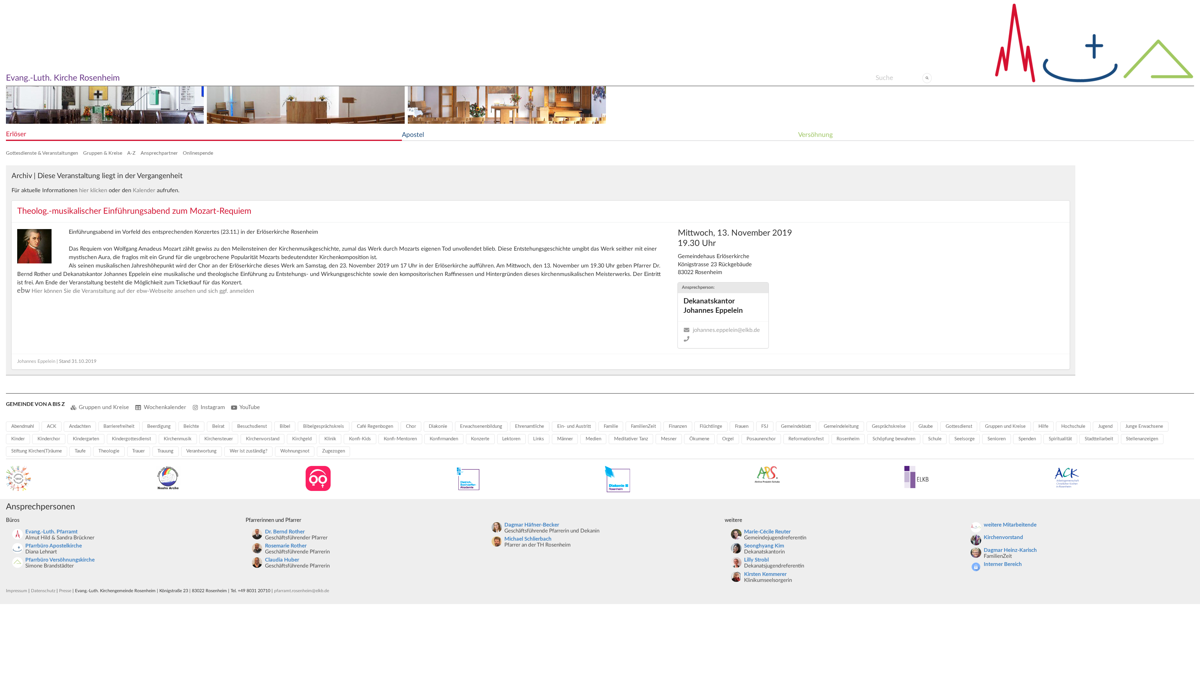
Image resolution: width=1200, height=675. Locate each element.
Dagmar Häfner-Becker (531, 525)
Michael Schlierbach (528, 539)
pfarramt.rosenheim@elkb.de (301, 590)
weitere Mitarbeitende (1010, 525)
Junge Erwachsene (1144, 426)
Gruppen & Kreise (102, 153)
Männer (565, 439)
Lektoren (511, 439)
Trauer (138, 451)
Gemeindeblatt (796, 426)
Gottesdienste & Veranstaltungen (42, 153)
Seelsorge (964, 439)
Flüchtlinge (711, 426)
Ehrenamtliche (529, 426)
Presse (65, 590)
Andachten (80, 426)
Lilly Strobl (756, 560)
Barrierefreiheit (118, 426)
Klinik (330, 439)
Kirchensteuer (218, 439)
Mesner (669, 439)
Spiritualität (1060, 439)
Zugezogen (333, 451)
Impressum (16, 590)
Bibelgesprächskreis (323, 426)
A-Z (131, 153)
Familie (611, 426)
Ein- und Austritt (574, 426)
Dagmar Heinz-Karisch (1010, 550)
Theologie (108, 451)
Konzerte (480, 439)
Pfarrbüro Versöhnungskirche (60, 560)
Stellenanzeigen (1142, 439)
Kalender (144, 190)
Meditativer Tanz (631, 439)
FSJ (764, 426)
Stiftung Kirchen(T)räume (36, 451)
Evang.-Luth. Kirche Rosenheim (63, 78)
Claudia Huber (282, 560)
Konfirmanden (444, 439)
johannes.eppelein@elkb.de (726, 330)
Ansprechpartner (159, 153)
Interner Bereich (1003, 564)
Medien (593, 439)
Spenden (1027, 439)
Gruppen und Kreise (104, 407)
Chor (411, 426)
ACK (51, 426)
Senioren (997, 439)
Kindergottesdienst (131, 439)
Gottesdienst (959, 426)
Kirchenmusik (178, 439)
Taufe (80, 451)
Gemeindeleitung (841, 426)
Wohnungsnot (294, 451)
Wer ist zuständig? (249, 451)
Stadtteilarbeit (1099, 439)
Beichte (191, 426)
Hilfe (1043, 426)
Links (538, 439)
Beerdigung (159, 426)
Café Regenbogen (375, 426)
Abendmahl (22, 426)
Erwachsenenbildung (481, 426)
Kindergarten (86, 439)
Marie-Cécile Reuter (767, 531)
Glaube (925, 426)
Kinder (18, 439)
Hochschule (1073, 426)
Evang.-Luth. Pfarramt (51, 531)
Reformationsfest (806, 439)
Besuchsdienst (252, 426)
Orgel (728, 439)
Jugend (1105, 426)
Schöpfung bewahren (893, 439)
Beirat (218, 426)
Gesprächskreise (889, 426)
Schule (935, 439)
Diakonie (438, 426)
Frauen (741, 426)
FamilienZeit (643, 426)
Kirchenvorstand (262, 439)
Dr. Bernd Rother (285, 531)
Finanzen (678, 426)
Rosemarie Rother (286, 545)
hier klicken (93, 190)
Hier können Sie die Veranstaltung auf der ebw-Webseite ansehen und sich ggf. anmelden (135, 291)
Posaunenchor (761, 439)
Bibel (285, 426)
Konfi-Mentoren (400, 439)
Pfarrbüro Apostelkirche (53, 545)
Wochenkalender (165, 407)
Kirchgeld (302, 439)
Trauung (165, 451)
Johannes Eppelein (36, 361)
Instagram (213, 407)
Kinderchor (49, 439)
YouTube (249, 407)
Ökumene (699, 439)
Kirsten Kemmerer (765, 574)
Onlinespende (198, 153)
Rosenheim (848, 439)
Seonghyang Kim (764, 545)
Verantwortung (201, 451)
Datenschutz (43, 590)
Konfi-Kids (360, 439)
